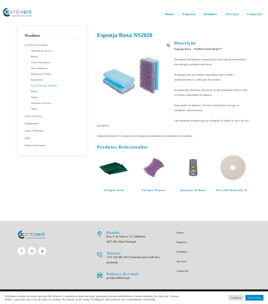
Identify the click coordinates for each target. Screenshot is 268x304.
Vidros (34, 108)
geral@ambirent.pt (118, 277)
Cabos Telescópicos (41, 62)
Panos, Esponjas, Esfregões (44, 85)
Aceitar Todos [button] (254, 297)
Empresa (181, 242)
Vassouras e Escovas (41, 103)
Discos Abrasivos (39, 68)
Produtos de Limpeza (35, 145)
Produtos (181, 251)
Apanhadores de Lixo (41, 50)
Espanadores (37, 79)
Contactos (182, 270)
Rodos (34, 91)
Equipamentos (32, 123)
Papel (27, 138)
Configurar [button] (236, 297)
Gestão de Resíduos (34, 130)
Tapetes (34, 97)
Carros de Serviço (33, 116)
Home (180, 232)
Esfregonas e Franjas (41, 73)
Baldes (34, 56)
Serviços (181, 261)
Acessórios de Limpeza (36, 45)
